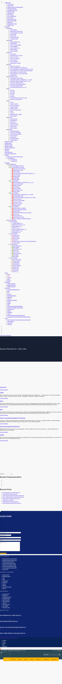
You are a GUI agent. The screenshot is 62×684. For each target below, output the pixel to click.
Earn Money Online (6, 587)
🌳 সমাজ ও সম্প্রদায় (15, 252)
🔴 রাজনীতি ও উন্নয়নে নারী (16, 185)
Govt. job (9, 294)
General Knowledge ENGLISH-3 (10, 426)
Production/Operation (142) (9, 563)
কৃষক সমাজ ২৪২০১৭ (15, 271)
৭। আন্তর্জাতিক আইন (13, 75)
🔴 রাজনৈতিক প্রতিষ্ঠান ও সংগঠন (17, 170)
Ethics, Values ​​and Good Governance (16, 315)
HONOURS (7, 163)
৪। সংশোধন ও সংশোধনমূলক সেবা (15, 58)
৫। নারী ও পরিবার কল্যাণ (13, 60)
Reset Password (8, 152)
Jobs (4, 603)
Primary (9, 298)
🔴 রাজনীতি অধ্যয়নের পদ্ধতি (17, 199)
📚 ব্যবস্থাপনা (9, 117)
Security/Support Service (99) (9, 568)
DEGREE (7, 155)
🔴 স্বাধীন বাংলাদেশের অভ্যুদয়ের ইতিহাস (18, 169)
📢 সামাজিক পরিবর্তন (15, 267)
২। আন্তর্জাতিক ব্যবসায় (13, 120)
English (9, 303)
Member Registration (10, 147)
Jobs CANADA (10, 321)
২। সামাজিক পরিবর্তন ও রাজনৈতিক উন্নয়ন (16, 31)
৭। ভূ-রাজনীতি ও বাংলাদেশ (14, 39)
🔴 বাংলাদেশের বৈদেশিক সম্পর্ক (17, 215)
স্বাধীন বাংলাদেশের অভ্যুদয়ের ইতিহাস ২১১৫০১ (19, 229)
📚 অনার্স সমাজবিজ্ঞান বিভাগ (11, 220)
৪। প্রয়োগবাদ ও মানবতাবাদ (14, 107)
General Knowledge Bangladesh (14, 306)
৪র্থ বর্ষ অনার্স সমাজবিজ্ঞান (13, 258)
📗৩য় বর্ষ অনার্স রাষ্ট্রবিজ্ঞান (14, 193)
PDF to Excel (10, 4)
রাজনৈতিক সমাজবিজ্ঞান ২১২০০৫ (17, 226)
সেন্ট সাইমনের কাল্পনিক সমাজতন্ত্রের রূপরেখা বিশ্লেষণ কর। (11, 498)
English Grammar (11, 286)
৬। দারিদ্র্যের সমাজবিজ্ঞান (13, 49)
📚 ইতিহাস (9, 64)
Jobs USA (9, 324)
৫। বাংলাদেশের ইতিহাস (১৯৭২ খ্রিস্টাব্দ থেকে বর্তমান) (18, 72)
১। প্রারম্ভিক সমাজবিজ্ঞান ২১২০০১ (17, 223)
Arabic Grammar (11, 283)
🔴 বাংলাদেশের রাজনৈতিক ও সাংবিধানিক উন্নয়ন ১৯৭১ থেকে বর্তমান (22, 194)
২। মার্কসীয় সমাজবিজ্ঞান (13, 43)
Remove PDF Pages (11, 21)
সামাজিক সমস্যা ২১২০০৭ (16, 227)
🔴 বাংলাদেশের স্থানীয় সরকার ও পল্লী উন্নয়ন (19, 209)
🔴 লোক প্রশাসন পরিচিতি (16, 175)
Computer (5, 594)
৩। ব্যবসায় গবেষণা (12, 122)
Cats (3, 578)
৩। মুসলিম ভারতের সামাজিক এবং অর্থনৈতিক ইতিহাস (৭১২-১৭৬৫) (20, 81)
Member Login (8, 143)
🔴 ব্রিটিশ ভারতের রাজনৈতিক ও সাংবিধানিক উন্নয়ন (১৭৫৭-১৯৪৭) (23, 182)
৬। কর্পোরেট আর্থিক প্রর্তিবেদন (14, 138)
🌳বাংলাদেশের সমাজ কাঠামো (16, 253)
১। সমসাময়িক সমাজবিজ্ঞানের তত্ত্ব (15, 42)
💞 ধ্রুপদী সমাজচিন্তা (15, 237)
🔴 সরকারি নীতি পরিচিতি (16, 211)
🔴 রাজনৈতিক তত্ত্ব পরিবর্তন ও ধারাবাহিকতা (19, 208)
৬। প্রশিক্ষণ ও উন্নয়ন (13, 126)
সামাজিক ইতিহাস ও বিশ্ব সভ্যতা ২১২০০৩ (18, 224)
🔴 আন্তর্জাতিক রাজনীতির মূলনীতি (17, 196)
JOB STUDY (7, 288)
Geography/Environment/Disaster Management (18, 317)
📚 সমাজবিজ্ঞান (9, 40)
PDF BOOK (6, 607)
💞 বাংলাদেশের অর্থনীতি (16, 243)
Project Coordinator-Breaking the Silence (12, 418)
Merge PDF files (11, 11)
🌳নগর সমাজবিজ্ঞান (15, 255)
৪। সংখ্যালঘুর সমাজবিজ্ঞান (14, 46)
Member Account (9, 141)
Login (54, 650)
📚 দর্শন (8, 101)
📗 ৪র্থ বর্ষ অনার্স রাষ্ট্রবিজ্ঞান (14, 206)
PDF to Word (10, 17)
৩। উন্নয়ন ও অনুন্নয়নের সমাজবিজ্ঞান (15, 45)
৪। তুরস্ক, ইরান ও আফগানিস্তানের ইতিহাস (16, 82)
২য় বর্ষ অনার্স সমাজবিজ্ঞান (13, 234)
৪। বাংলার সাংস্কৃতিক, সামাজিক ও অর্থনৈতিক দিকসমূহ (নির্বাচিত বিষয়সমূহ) (21, 70)
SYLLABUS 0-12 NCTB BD (10, 153)
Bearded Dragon (6, 576)
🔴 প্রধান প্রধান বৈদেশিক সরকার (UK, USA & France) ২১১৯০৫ (23, 173)
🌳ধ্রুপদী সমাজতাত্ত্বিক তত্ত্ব (16, 246)
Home (7, 659)
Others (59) (5, 569)
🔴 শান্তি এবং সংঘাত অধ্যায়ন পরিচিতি (18, 200)
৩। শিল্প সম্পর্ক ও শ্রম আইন (14, 57)
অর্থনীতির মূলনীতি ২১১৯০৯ (16, 232)
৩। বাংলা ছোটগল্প (12, 93)
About (8, 274)
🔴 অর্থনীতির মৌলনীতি (15, 179)
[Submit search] (59, 654)
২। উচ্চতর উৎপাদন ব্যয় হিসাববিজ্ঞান (15, 132)
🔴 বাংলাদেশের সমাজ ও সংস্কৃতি (17, 190)
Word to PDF (10, 5)
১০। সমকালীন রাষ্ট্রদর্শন (13, 116)
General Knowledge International (15, 308)
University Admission (12, 300)
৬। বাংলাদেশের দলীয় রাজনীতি (14, 37)
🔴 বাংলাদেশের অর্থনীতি (16, 191)
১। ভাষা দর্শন (12, 102)
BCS (8, 292)
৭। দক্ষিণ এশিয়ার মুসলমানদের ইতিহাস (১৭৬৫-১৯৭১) (18, 87)
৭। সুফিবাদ (11, 111)
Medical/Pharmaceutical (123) (9, 560)
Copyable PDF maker (12, 10)
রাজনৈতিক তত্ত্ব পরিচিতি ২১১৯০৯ (17, 230)
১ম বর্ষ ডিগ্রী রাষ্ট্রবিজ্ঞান (13, 159)
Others (4, 588)
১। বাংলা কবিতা (12, 90)
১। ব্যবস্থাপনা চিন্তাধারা (13, 119)
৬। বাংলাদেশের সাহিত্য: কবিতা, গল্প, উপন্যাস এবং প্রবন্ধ (18, 98)
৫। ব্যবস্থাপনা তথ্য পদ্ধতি (14, 125)
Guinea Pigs (5, 581)
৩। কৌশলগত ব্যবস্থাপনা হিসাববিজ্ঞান (15, 134)
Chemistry (9, 312)
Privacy (9, 280)
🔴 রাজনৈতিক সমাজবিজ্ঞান (16, 205)
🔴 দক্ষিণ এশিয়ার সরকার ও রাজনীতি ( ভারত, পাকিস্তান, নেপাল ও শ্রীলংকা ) (24, 197)
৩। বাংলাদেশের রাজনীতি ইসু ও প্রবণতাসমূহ (16, 33)
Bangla (9, 301)
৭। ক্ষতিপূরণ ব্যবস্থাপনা (13, 128)
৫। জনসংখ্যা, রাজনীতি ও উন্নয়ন (15, 48)
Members (7, 149)
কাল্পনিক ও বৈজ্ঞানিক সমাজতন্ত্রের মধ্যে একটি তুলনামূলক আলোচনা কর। (13, 497)
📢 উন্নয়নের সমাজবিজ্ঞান (16, 261)
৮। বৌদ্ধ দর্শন (12, 113)
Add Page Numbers (11, 8)
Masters (19, 659)
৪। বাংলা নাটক (12, 95)
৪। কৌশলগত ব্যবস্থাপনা (13, 123)
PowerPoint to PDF (11, 19)
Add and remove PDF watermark (15, 7)
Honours (6, 601)
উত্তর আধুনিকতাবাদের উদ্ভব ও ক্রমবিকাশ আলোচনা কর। (11, 492)
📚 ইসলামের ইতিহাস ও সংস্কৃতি (12, 76)
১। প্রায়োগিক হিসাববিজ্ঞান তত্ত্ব (14, 131)
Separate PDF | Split (12, 24)
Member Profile (8, 146)
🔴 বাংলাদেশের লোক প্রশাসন (16, 202)
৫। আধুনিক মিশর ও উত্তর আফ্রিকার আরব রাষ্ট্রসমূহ (18, 84)
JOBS (6, 318)
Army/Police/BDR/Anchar (13, 289)
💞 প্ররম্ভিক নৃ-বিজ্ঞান (15, 235)
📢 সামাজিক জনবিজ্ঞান (15, 262)
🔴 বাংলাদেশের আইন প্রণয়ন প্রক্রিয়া (18, 217)
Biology (9, 311)
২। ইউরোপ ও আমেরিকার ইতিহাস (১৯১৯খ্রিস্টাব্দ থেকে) (18, 67)
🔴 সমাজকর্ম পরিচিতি (15, 178)
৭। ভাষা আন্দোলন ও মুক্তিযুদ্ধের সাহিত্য (16, 99)
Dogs (3, 579)
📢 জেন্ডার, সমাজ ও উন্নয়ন (16, 259)
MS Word (7, 150)
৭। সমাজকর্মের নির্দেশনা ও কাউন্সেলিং (15, 63)
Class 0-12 (13, 659)
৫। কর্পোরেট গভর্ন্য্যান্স (13, 137)
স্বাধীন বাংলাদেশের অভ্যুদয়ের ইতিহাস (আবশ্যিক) (15, 156)
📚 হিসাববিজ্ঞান (9, 129)
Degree (31, 659)
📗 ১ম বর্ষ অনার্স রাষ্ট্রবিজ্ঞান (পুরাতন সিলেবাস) (17, 167)
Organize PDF (10, 13)
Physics (9, 314)
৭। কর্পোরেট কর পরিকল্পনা (13, 140)
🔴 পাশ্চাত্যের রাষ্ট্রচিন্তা (16, 172)
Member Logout (8, 144)
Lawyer (4, 584)
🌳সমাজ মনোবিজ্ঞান (15, 256)
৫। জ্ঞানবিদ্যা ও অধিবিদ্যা (13, 108)
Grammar (38, 659)
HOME (6, 273)
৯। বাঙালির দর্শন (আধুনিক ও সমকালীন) (16, 114)
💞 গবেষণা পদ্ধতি (15, 240)
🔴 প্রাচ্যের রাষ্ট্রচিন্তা (15, 187)
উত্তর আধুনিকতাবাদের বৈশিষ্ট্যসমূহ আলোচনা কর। (10, 494)
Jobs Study (6, 604)
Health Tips (5, 600)
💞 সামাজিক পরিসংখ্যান (16, 238)
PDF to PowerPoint (11, 16)
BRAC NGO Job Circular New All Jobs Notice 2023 (18, 320)
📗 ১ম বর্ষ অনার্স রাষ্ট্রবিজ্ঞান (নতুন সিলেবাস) (17, 166)
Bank (8, 291)
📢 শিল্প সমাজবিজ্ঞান (15, 270)
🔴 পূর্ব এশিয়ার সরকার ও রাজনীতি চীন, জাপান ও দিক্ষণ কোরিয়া (21, 212)
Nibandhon (9, 297)
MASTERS (7, 27)
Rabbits (4, 585)
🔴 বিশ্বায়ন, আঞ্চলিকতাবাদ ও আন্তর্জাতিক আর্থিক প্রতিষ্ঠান (21, 218)
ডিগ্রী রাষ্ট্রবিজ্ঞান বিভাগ (10, 158)
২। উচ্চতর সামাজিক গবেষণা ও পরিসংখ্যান (16, 55)
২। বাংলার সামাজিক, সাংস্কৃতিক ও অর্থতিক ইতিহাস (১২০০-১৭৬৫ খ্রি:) (21, 79)
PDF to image (10, 14)
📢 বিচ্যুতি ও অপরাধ (15, 268)
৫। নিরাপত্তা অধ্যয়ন (13, 36)
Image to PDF (10, 25)
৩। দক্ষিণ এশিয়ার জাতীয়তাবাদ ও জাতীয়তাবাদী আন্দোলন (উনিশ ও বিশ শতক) (21, 69)
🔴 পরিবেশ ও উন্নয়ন (15, 214)
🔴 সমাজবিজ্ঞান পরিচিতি (16, 176)
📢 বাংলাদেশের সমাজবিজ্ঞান (16, 265)
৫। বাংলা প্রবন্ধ (12, 96)
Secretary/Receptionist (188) (9, 566)
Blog (8, 276)
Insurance (4, 582)
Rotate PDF (10, 22)
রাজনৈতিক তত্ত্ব (14, 161)
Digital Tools (8, 2)
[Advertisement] (31, 376)
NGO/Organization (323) (8, 562)
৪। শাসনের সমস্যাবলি (13, 34)
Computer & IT (10, 309)
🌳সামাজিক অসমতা (15, 250)
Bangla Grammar (11, 285)
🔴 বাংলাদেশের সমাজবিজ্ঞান (16, 188)
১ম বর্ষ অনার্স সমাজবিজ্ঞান (13, 221)
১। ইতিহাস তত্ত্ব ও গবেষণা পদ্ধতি (15, 66)
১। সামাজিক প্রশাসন (13, 54)
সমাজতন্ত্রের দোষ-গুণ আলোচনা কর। (8, 500)
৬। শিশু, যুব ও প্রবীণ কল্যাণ (14, 61)
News (8, 279)
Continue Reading (4, 389)
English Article (5, 575)
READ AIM (4, 646)
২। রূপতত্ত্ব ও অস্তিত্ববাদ (14, 104)
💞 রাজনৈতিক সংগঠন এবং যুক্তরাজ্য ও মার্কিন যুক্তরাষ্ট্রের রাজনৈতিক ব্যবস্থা (24, 241)
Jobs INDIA (9, 323)
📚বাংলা (8, 88)
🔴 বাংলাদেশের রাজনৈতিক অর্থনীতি (17, 184)
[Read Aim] (7, 654)
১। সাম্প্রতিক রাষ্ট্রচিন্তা (13, 30)
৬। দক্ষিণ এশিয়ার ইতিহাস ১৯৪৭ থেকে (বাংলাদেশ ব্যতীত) (19, 73)
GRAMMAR (7, 282)
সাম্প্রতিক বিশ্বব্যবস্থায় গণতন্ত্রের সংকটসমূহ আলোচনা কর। (11, 503)
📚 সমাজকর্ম (9, 52)
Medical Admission (11, 295)
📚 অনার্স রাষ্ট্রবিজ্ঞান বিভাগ (11, 164)
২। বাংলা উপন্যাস (12, 92)
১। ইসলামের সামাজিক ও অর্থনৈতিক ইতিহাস (16, 78)
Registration (59, 650)
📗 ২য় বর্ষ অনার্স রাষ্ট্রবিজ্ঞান (14, 181)
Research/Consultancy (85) (9, 565)
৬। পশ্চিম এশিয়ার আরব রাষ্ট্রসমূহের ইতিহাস (16, 85)
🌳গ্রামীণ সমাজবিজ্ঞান (15, 247)
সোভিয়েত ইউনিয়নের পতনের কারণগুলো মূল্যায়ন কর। (10, 501)
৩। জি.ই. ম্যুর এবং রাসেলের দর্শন (15, 105)
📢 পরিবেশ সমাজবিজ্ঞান (15, 264)
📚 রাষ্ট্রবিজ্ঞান (9, 28)
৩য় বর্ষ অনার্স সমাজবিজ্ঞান (13, 244)
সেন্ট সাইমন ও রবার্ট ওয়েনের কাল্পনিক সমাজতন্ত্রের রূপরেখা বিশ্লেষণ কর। (13, 495)
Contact (9, 277)
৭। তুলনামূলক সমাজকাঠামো (14, 51)
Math (8, 305)
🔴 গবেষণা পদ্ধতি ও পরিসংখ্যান (17, 203)
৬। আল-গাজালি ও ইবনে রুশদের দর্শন (15, 110)
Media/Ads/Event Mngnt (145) (9, 559)
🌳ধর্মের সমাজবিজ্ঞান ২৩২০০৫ (17, 249)
